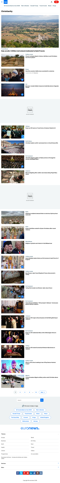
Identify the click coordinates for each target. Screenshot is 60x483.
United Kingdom (44, 417)
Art (26, 84)
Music (49, 5)
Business (3, 440)
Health (3, 447)
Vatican (27, 126)
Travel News (4, 48)
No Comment (29, 156)
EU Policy (33, 440)
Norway (36, 421)
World (32, 437)
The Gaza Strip (15, 417)
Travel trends (43, 5)
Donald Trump (34, 5)
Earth (2, 444)
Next (42, 392)
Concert (26, 417)
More (2, 467)
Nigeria (27, 375)
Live (56, 2)
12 (36, 392)
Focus (27, 69)
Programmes (4, 453)
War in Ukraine (25, 5)
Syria (26, 211)
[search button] (41, 400)
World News (28, 241)
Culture (3, 450)
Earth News (28, 141)
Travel (32, 447)
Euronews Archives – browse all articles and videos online (14, 457)
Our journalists (34, 453)
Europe (3, 437)
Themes (3, 434)
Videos (32, 450)
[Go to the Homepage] (6, 2)
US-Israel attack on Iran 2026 (12, 5)
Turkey (27, 345)
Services (3, 463)
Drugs (54, 5)
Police (45, 413)
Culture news (29, 54)
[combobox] (30, 400)
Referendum (25, 421)
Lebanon (27, 170)
